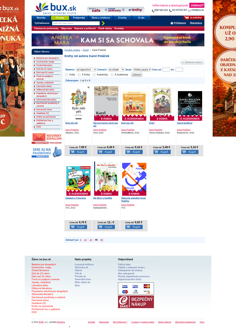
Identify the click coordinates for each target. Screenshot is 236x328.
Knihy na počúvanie (46, 117)
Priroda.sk (80, 276)
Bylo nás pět (71, 123)
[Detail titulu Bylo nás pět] (78, 103)
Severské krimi (83, 279)
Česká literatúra (44, 65)
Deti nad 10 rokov (45, 72)
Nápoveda (66, 28)
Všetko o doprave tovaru (131, 267)
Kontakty (119, 28)
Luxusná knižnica (84, 264)
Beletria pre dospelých (47, 58)
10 (85, 240)
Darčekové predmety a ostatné (48, 297)
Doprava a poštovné (85, 28)
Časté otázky (105, 28)
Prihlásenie (180, 23)
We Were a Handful (102, 198)
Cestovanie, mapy (45, 62)
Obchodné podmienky (185, 322)
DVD (38, 127)
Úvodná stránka (72, 50)
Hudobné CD (42, 113)
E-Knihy (86, 74)
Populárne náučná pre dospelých (50, 291)
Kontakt (91, 322)
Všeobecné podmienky (46, 28)
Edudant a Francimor (75, 198)
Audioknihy (102, 74)
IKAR (41, 322)
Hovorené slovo (44, 109)
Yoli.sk (78, 273)
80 (102, 240)
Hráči (151, 123)
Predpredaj (79, 17)
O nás (141, 17)
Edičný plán (124, 264)
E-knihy (122, 17)
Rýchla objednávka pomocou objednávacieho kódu (134, 278)
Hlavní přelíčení (184, 123)
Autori (86, 50)
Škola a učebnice (101, 17)
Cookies (135, 322)
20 (91, 240)
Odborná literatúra (45, 90)
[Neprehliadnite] (178, 8)
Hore (202, 322)
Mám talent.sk (82, 282)
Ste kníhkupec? (120, 322)
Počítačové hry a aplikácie (44, 121)
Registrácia (196, 23)
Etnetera (61, 322)
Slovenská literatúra (46, 100)
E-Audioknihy (121, 74)
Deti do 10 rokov (44, 69)
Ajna (77, 285)
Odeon (78, 270)
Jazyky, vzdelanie (45, 82)
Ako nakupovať (126, 273)
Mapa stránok (164, 322)
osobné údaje (147, 322)
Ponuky (60, 17)
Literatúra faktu (44, 86)
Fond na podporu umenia (45, 279)
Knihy (72, 74)
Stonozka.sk (81, 267)
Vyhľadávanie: (42, 23)
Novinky (41, 17)
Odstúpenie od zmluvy (130, 270)
